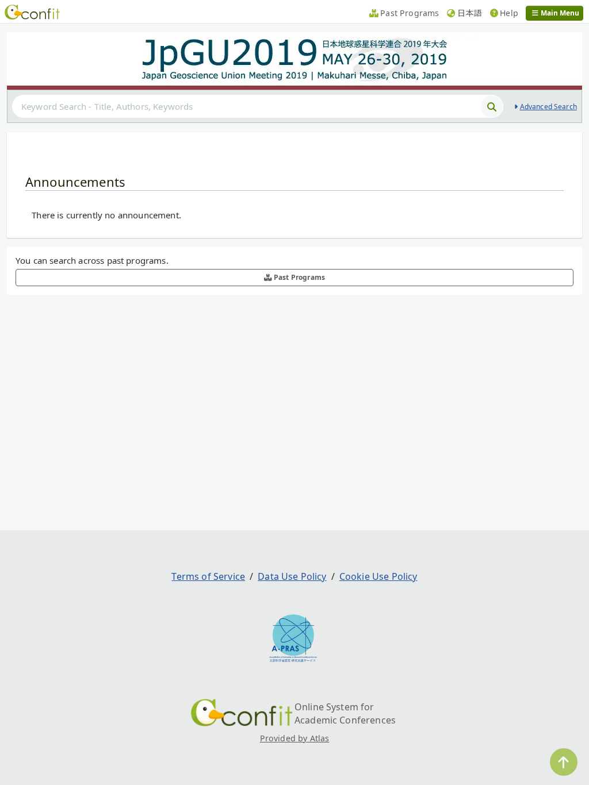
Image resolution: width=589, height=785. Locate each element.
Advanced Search (548, 106)
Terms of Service (208, 576)
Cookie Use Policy (378, 576)
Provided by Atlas (295, 738)
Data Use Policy (292, 576)
